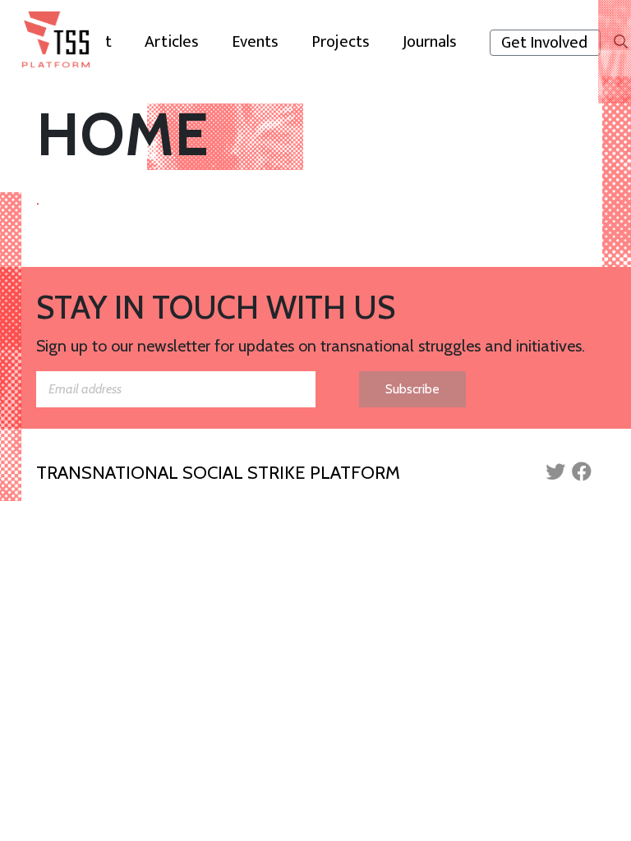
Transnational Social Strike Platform (218, 473)
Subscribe (412, 389)
